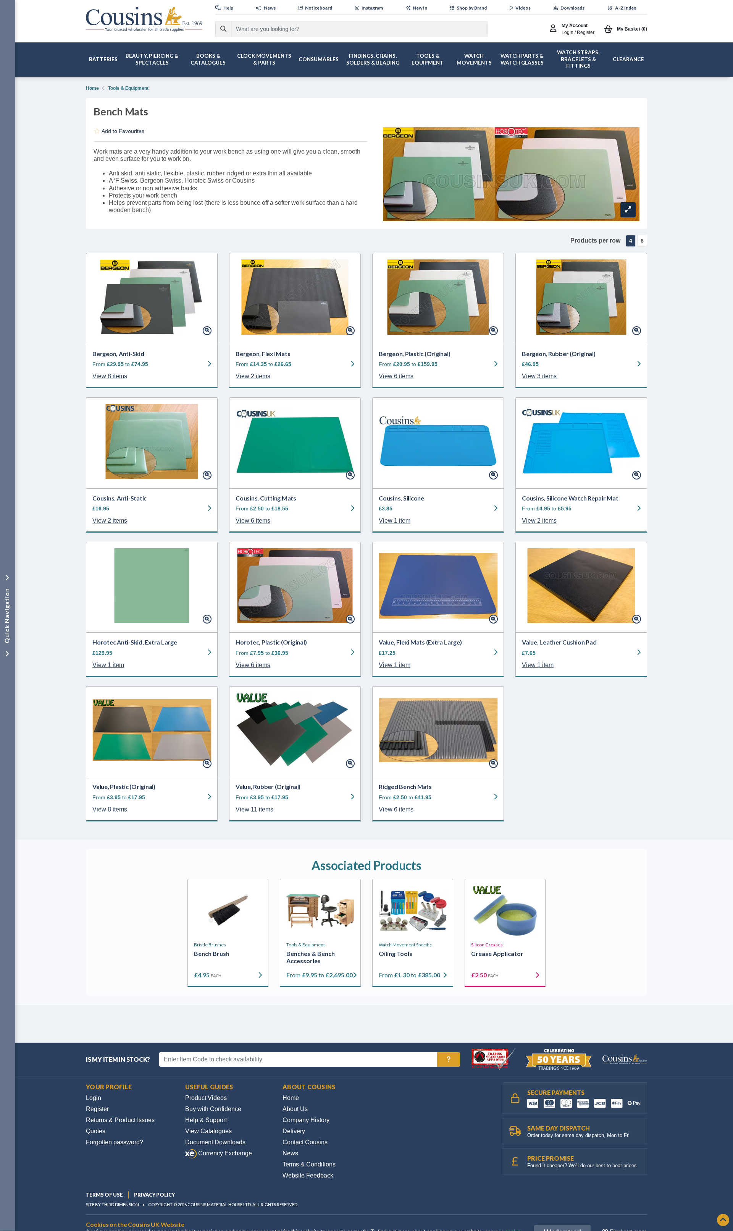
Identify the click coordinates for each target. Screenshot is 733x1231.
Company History (306, 1120)
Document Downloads (215, 1142)
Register (97, 1109)
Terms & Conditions (309, 1164)
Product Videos (206, 1098)
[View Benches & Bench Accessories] (320, 910)
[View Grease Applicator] (505, 910)
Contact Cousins (305, 1142)
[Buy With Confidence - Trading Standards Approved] (493, 1059)
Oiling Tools (395, 953)
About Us (295, 1109)
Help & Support (206, 1120)
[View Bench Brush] (228, 910)
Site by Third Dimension (112, 1204)
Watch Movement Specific (405, 945)
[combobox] (352, 29)
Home (92, 88)
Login (93, 1098)
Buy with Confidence (213, 1109)
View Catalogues (208, 1131)
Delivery (294, 1131)
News (290, 1153)
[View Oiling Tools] (413, 910)
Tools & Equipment (128, 88)
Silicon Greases (487, 945)
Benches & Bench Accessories (310, 957)
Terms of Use (104, 1195)
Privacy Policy (154, 1195)
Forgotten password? (114, 1142)
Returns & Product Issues (120, 1120)
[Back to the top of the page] (723, 1220)
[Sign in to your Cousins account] (555, 29)
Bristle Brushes (210, 945)
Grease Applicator (497, 953)
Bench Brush (211, 953)
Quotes (95, 1131)
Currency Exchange (224, 1153)
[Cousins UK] (144, 19)
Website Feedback (308, 1175)
